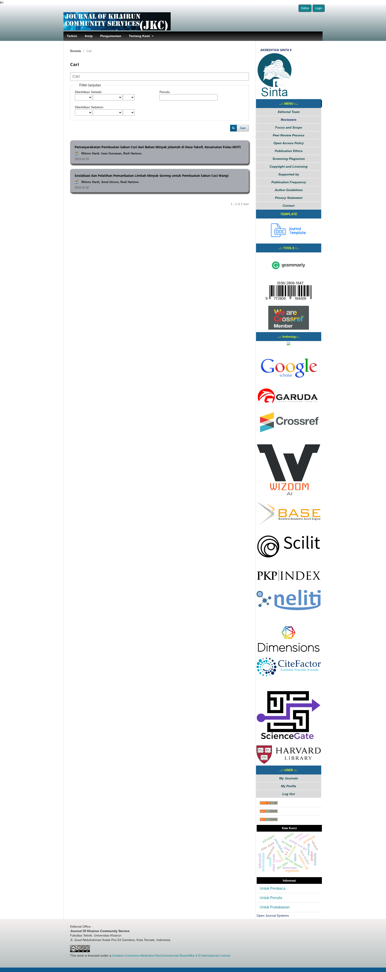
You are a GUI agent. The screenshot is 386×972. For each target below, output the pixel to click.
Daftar (305, 8)
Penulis (164, 92)
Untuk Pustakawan (275, 907)
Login (318, 8)
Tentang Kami (140, 36)
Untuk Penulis (271, 898)
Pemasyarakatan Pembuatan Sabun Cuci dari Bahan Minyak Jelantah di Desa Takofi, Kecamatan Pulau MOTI (158, 147)
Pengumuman (110, 36)
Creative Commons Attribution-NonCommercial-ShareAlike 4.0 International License (171, 955)
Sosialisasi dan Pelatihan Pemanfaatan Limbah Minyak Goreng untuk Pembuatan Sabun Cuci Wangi (152, 175)
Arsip (89, 36)
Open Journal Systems (273, 915)
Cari (243, 128)
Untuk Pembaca (272, 888)
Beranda (75, 51)
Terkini (72, 36)
